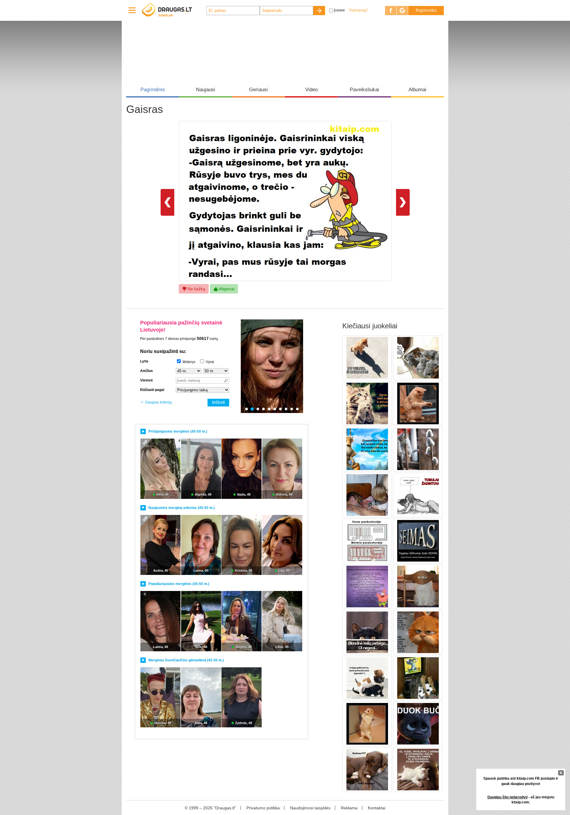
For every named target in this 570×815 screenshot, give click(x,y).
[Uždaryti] (561, 772)
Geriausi (258, 89)
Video (311, 89)
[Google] (402, 10)
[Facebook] (390, 10)
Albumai (417, 89)
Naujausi (205, 89)
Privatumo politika (263, 807)
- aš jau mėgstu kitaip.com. (520, 799)
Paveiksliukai (364, 89)
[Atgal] (167, 202)
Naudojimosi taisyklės (310, 807)
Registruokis (426, 10)
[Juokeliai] (173, 10)
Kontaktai (376, 807)
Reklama (349, 807)
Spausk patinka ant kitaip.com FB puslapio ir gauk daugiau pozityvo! (520, 781)
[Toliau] (403, 202)
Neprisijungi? (358, 10)
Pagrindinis (152, 89)
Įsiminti (339, 10)
